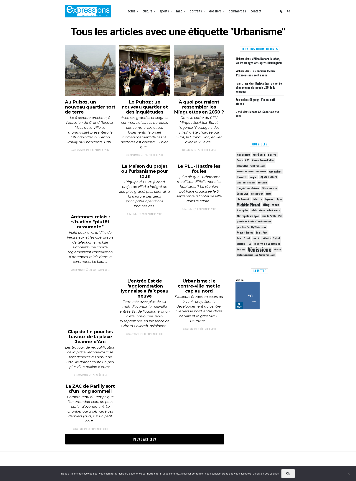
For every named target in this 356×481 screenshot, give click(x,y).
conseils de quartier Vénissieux (251, 171)
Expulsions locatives (246, 182)
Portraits (196, 11)
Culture (147, 11)
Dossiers (215, 11)
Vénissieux (259, 249)
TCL (249, 243)
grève (268, 193)
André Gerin (259, 154)
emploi (253, 177)
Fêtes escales (269, 188)
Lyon (279, 199)
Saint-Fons (262, 232)
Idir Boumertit (243, 199)
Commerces (237, 11)
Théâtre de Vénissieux (266, 244)
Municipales (242, 210)
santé (256, 238)
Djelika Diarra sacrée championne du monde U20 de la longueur (258, 87)
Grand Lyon (242, 193)
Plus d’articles (144, 439)
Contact (255, 11)
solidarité (266, 238)
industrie (257, 199)
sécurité (241, 243)
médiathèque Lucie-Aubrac (265, 210)
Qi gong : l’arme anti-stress (255, 101)
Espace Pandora (268, 177)
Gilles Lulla (187, 150)
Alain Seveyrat (78, 150)
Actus (131, 11)
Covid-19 (242, 177)
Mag (179, 11)
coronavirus (275, 171)
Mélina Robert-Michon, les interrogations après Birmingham (258, 61)
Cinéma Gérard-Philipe (263, 160)
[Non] (348, 474)
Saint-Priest (243, 238)
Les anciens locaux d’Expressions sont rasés (255, 73)
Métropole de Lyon (248, 216)
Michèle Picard (248, 204)
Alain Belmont (243, 154)
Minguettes (271, 204)
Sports (164, 11)
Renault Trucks (245, 232)
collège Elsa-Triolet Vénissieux (251, 165)
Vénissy (277, 249)
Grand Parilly (257, 193)
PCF (280, 216)
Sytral (276, 238)
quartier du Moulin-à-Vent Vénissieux (254, 221)
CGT (247, 160)
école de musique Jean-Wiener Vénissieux (256, 254)
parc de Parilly (269, 215)
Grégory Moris (133, 155)
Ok (288, 473)
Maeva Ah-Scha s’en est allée (257, 114)
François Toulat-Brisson (248, 188)
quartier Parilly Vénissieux (251, 227)
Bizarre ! (272, 154)
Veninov (241, 249)
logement (270, 199)
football (262, 182)
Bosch (240, 160)
